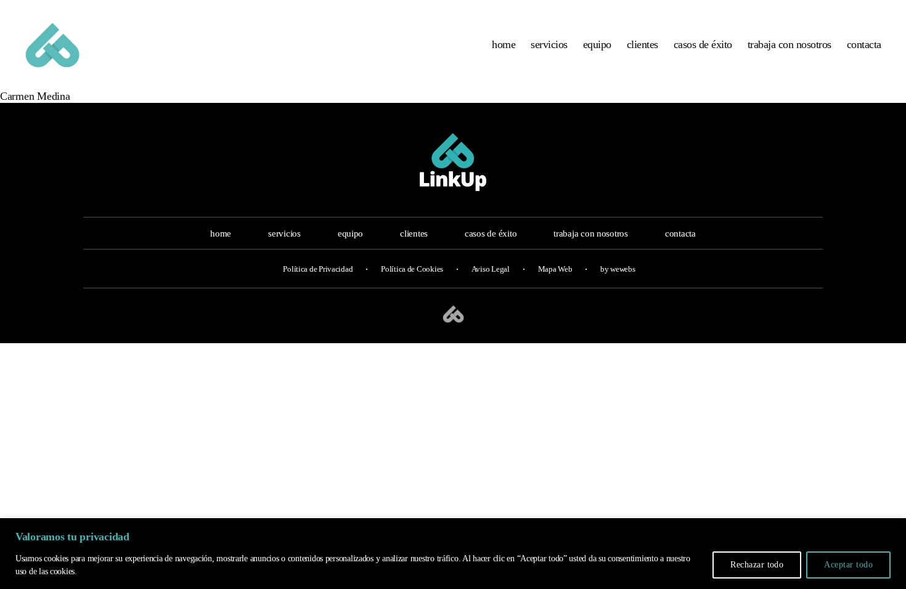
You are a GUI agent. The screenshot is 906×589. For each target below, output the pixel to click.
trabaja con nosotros (789, 44)
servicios (549, 44)
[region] (453, 553)
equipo (597, 44)
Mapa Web (555, 269)
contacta (864, 44)
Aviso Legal (490, 269)
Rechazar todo (756, 564)
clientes (642, 44)
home (503, 44)
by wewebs (617, 269)
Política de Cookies (412, 269)
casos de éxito (703, 44)
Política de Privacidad (318, 269)
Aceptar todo (848, 564)
